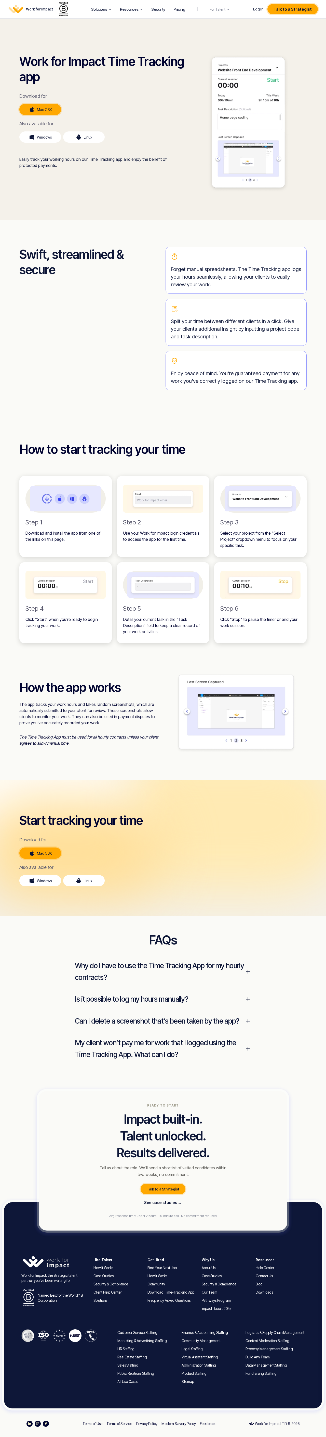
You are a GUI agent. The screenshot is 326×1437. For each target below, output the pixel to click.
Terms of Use (93, 1424)
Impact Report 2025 (217, 1308)
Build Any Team (257, 1357)
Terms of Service (119, 1424)
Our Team (209, 1292)
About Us (208, 1268)
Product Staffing (194, 1373)
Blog (259, 1284)
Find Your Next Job (161, 1268)
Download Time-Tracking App (170, 1292)
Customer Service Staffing (137, 1332)
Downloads (264, 1292)
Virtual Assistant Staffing (200, 1357)
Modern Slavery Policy (178, 1424)
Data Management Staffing (266, 1365)
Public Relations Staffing (135, 1373)
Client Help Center (107, 1292)
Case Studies (103, 1276)
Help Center (265, 1268)
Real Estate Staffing (132, 1357)
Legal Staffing (192, 1349)
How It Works (103, 1268)
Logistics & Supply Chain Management (275, 1332)
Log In (258, 9)
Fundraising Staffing (261, 1373)
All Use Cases (127, 1381)
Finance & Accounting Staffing (205, 1332)
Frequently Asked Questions (169, 1300)
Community (156, 1284)
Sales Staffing (127, 1365)
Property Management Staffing (269, 1349)
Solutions (99, 9)
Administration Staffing (199, 1365)
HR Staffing (125, 1349)
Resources (129, 9)
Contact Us (264, 1276)
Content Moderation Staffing (267, 1340)
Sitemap (188, 1381)
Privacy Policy (146, 1424)
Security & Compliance (110, 1284)
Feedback (207, 1424)
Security (158, 9)
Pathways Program (216, 1300)
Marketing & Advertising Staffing (142, 1340)
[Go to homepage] (54, 1262)
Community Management (201, 1340)
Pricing (179, 9)
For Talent (217, 9)
